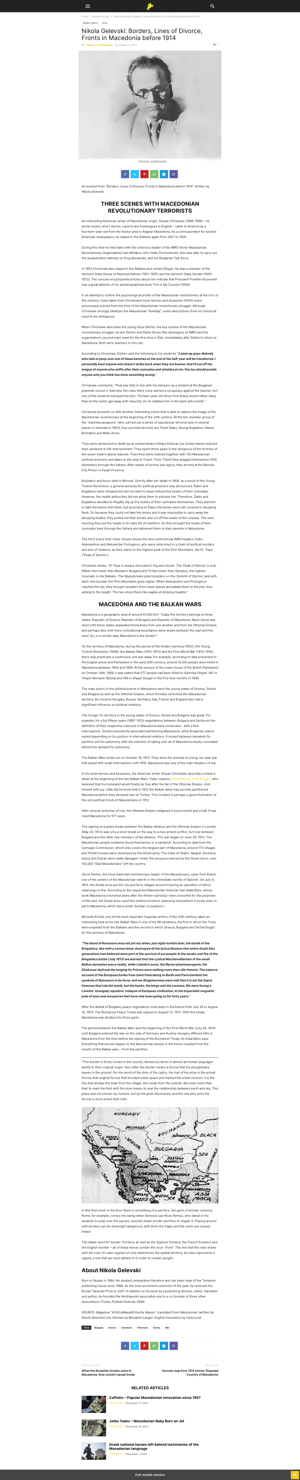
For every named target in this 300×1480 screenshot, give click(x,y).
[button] (88, 6)
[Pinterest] (144, 174)
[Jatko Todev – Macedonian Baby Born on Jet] (94, 1428)
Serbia (156, 1327)
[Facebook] (125, 174)
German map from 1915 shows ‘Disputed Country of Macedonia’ (190, 1372)
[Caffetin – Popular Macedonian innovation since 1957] (94, 1405)
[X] (135, 174)
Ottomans (142, 1327)
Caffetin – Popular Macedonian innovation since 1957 (155, 1398)
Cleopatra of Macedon (99, 44)
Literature (126, 1327)
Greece (112, 1327)
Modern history (101, 16)
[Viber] (174, 174)
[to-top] (295, 1473)
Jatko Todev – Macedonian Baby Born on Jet (146, 1421)
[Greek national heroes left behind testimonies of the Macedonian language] (94, 1451)
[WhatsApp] (154, 174)
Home (85, 16)
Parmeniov (116, 1403)
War (167, 1327)
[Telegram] (164, 174)
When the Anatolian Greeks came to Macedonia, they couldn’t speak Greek (108, 1372)
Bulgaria (98, 1327)
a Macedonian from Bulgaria (191, 779)
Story (105, 23)
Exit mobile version (150, 1475)
